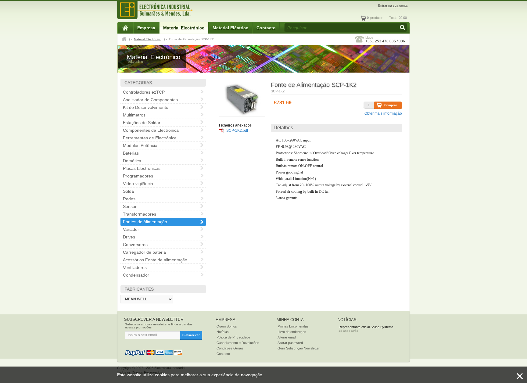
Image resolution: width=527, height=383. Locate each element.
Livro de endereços (292, 332)
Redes (129, 198)
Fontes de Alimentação (145, 221)
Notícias (223, 332)
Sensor (130, 206)
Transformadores (139, 214)
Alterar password (290, 343)
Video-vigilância (138, 183)
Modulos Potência (140, 145)
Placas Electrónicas (141, 168)
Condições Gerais (230, 348)
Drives (129, 236)
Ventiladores (135, 267)
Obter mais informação (383, 113)
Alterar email (287, 337)
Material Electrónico (184, 27)
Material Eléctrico (231, 27)
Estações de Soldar (141, 122)
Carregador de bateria (144, 252)
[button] (403, 28)
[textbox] (346, 27)
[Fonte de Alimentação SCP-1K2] (242, 99)
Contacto (266, 27)
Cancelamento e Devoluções (238, 343)
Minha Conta (290, 319)
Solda (128, 191)
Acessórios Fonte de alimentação (155, 259)
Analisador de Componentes (150, 99)
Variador (131, 229)
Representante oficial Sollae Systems (366, 327)
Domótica (132, 160)
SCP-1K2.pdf (237, 130)
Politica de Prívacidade (233, 337)
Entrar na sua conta (392, 5)
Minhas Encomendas (293, 326)
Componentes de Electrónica (151, 130)
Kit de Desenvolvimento (145, 107)
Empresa (146, 27)
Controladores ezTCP (144, 92)
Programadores (138, 176)
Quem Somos (227, 326)
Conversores (135, 244)
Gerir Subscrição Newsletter (299, 348)
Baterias (131, 153)
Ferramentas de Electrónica (150, 137)
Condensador (136, 275)
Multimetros (134, 115)
